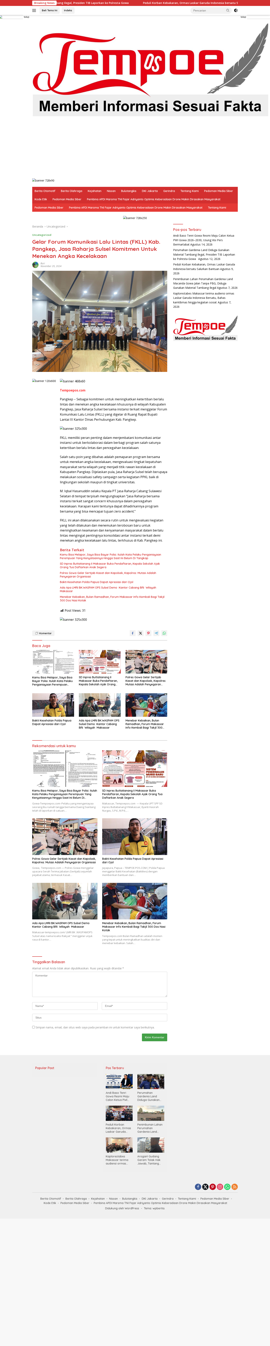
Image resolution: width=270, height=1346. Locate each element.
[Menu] (35, 10)
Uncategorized (41, 235)
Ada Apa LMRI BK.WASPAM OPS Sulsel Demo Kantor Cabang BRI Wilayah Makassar (108, 589)
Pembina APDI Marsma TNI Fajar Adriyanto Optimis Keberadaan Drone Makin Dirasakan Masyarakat (153, 199)
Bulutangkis (128, 191)
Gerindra (169, 191)
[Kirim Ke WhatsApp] (164, 633)
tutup (26, 17)
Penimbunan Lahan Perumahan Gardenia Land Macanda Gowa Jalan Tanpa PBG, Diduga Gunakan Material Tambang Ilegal (203, 283)
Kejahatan (94, 191)
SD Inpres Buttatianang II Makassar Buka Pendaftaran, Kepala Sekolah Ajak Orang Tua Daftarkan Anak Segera (110, 565)
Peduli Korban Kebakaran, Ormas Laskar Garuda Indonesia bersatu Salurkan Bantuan (112, 3)
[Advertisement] (150, 148)
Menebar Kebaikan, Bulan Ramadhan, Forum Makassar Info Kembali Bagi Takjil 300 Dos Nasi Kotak (112, 598)
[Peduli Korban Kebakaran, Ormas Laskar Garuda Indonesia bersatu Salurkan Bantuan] (119, 1113)
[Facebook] (198, 1187)
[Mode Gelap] (236, 10)
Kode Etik (41, 199)
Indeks (68, 10)
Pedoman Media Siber (218, 191)
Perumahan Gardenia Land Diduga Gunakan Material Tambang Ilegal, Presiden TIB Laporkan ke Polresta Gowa (204, 254)
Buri (43, 263)
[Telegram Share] (156, 633)
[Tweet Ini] (140, 633)
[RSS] (234, 1187)
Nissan (111, 191)
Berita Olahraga (71, 191)
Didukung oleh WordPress (122, 1208)
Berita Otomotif (45, 191)
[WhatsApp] (227, 1187)
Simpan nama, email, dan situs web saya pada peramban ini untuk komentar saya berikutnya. (95, 1027)
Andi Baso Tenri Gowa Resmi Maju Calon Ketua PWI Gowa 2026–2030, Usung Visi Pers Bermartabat (203, 240)
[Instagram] (220, 1187)
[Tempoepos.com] (150, 69)
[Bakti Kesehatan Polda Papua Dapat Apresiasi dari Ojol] (53, 705)
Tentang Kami (189, 191)
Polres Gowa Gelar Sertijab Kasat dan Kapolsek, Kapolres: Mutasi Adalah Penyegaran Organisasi (108, 574)
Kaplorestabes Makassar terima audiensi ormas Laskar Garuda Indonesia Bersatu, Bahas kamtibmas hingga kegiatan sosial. (203, 298)
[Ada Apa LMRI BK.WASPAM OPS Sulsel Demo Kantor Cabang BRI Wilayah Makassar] (100, 705)
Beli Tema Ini (49, 10)
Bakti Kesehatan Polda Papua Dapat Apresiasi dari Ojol (96, 582)
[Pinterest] (213, 1187)
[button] (228, 10)
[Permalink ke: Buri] (35, 264)
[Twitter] (205, 1187)
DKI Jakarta (150, 191)
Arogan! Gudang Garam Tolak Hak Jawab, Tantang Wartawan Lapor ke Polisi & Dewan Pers (150, 1160)
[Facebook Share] (133, 633)
